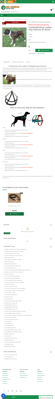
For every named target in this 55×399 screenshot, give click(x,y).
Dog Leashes (40, 381)
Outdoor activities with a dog (11, 286)
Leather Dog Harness (9, 325)
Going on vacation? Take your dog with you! (14, 272)
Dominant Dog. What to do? (11, 263)
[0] (51, 10)
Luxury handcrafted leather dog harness (13, 280)
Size (30, 39)
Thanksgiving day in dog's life (11, 309)
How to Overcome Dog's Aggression (12, 278)
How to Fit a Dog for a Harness (11, 319)
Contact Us (15, 12)
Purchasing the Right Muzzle (11, 294)
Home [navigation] (3, 19)
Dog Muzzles (40, 379)
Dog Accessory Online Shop (11, 338)
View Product (15, 213)
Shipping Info (5, 373)
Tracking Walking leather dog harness (13, 313)
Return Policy (5, 377)
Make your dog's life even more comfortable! (14, 282)
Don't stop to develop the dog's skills (12, 265)
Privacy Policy (5, 375)
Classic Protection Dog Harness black (13, 342)
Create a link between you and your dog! (13, 255)
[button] (53, 15)
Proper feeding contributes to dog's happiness (14, 290)
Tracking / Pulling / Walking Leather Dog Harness (15, 311)
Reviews (28, 62)
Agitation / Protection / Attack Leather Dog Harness (15, 249)
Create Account (23, 377)
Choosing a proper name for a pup (12, 253)
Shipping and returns (17, 62)
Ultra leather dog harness (10, 327)
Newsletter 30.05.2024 (9, 284)
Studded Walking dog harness (11, 307)
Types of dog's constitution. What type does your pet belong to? (18, 315)
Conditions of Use (6, 379)
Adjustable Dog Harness (10, 346)
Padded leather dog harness (11, 358)
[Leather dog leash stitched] (14, 198)
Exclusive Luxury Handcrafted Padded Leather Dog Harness (17, 270)
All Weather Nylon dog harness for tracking (14, 251)
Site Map (4, 381)
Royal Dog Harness (9, 298)
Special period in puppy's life (11, 303)
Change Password (24, 375)
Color (30, 34)
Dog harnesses (8, 321)
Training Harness (40, 375)
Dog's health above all (9, 257)
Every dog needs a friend (10, 267)
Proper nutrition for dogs (10, 292)
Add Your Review (41, 53)
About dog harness (9, 356)
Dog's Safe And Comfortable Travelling (13, 259)
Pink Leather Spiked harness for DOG (13, 329)
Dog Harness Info (8, 323)
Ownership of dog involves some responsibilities (15, 288)
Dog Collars (39, 377)
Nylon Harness (40, 373)
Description (6, 62)
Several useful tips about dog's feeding (13, 300)
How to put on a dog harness (11, 354)
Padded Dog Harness (9, 340)
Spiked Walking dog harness (11, 305)
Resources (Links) (9, 296)
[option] (14, 205)
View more (7, 233)
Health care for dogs (9, 274)
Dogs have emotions (9, 261)
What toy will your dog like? (10, 317)
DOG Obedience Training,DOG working (13, 331)
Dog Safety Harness (9, 344)
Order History (22, 373)
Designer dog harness (9, 333)
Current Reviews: (32, 53)
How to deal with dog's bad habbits (12, 276)
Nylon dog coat (8, 336)
